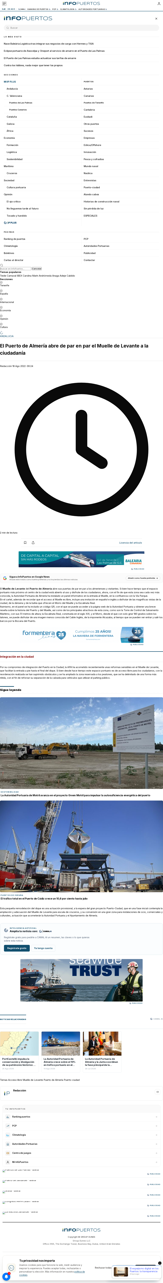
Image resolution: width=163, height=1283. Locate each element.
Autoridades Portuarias (91, 9)
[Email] (157, 1092)
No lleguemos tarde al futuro (23, 208)
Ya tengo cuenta (43, 948)
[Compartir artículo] (33, 542)
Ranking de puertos (38, 9)
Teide (3, 275)
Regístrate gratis (16, 948)
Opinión (8, 194)
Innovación (90, 152)
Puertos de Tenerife (94, 102)
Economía (9, 138)
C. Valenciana (14, 96)
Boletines (9, 253)
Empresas (89, 138)
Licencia (130, 542)
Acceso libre (15, 1079)
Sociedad (9, 180)
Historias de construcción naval (101, 201)
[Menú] (4, 4)
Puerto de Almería (53, 1079)
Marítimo (9, 166)
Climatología (67, 9)
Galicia (10, 124)
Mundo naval (91, 166)
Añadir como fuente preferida (141, 578)
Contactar (89, 260)
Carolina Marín (30, 275)
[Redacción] (7, 1093)
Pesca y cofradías (94, 159)
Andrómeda (45, 275)
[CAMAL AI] (22, 9)
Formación (12, 145)
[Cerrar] (156, 18)
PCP (54, 9)
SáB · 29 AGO (8, 9)
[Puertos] (28, 18)
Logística (12, 152)
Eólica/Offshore (92, 145)
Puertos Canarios (18, 109)
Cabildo (71, 275)
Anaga (55, 275)
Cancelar (36, 268)
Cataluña (12, 116)
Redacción (6, 366)
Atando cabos (91, 194)
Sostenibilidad (14, 159)
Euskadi (88, 116)
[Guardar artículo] (25, 542)
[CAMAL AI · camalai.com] (45, 931)
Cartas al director (13, 260)
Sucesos (88, 131)
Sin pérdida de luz (94, 208)
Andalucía (12, 88)
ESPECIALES (90, 215)
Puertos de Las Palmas (20, 102)
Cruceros (12, 173)
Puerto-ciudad (92, 187)
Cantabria (89, 109)
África (10, 131)
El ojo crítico (14, 201)
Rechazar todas (103, 1267)
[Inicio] (81, 4)
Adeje (63, 275)
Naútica (88, 173)
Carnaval (11, 275)
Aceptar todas (145, 1267)
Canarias (89, 96)
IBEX (19, 275)
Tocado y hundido (17, 215)
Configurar (125, 1267)
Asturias (88, 88)
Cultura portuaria (16, 187)
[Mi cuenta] (159, 3)
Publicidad (90, 253)
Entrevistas (90, 180)
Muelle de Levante (33, 1079)
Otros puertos (91, 124)
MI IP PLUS (10, 81)
